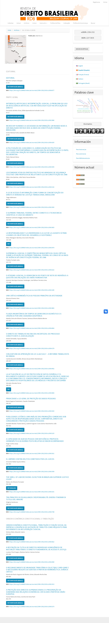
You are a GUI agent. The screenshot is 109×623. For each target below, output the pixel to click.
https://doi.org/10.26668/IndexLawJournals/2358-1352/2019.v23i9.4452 (31, 369)
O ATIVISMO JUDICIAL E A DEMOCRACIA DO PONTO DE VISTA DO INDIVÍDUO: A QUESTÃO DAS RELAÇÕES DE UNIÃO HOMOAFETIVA (37, 276)
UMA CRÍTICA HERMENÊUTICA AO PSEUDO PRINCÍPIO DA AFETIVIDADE (34, 295)
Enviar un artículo (82, 49)
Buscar (93, 23)
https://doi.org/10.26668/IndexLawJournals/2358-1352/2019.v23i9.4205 (31, 142)
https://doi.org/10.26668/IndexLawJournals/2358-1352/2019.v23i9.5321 (31, 453)
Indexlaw (10, 23)
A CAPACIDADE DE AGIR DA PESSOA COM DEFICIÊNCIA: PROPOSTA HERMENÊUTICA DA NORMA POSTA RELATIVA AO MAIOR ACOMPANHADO (35, 440)
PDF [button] (8, 244)
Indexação (66, 23)
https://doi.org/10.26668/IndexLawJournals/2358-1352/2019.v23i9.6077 (31, 90)
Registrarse (96, 2)
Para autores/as (81, 154)
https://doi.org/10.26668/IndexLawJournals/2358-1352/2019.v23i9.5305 (31, 167)
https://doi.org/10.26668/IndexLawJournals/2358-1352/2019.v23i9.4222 (31, 270)
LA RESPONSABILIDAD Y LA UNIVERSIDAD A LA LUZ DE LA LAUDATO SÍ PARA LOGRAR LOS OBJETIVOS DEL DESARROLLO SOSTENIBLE (36, 234)
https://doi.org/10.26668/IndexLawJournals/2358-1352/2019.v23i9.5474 (31, 248)
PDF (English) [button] (11, 488)
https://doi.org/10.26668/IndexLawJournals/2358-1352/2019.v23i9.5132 (31, 187)
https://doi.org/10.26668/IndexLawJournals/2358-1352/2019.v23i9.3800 (31, 308)
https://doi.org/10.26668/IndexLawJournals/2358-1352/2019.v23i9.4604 (31, 328)
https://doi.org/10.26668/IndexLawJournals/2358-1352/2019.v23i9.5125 (31, 433)
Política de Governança (80, 23)
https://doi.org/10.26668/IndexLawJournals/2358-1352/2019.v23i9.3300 (31, 207)
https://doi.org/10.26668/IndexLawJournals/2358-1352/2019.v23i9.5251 (31, 492)
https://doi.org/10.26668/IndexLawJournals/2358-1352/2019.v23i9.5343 (31, 411)
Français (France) (83, 74)
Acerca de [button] (43, 23)
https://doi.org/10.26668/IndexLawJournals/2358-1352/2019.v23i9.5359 (31, 471)
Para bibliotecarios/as (83, 158)
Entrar (105, 2)
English (80, 66)
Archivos (26, 23)
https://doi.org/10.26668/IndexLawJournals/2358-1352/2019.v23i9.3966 (31, 120)
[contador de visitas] (88, 131)
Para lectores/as (81, 149)
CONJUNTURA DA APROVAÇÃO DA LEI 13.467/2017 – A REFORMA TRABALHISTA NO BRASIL (37, 355)
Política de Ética (55, 23)
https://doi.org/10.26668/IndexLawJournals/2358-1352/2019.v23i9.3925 (31, 227)
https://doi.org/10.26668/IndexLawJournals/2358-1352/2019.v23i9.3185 (31, 290)
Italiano (80, 79)
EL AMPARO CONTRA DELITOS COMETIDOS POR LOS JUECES (30, 459)
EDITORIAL (10, 78)
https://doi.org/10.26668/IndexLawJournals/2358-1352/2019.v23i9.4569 (31, 562)
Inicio (9, 30)
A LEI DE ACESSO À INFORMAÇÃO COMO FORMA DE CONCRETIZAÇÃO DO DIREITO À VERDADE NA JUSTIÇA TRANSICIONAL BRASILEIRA (34, 193)
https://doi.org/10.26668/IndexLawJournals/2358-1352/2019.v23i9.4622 (31, 542)
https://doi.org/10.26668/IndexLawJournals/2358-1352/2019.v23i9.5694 (31, 393)
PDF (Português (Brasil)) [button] (15, 86)
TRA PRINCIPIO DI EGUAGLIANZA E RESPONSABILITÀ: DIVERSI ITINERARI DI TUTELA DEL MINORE (36, 498)
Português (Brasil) (84, 83)
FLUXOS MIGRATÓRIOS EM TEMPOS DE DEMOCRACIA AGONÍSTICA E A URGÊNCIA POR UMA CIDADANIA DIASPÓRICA (33, 314)
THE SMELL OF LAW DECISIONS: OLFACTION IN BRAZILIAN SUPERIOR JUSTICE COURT (37, 478)
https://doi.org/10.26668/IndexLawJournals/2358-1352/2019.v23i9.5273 (31, 606)
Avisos (34, 23)
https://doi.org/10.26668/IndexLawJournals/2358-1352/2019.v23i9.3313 (31, 584)
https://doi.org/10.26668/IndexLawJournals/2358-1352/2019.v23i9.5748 (31, 512)
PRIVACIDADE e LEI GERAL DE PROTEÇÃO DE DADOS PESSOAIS (31, 398)
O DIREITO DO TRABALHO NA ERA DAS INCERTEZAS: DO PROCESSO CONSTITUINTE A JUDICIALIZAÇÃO (33, 335)
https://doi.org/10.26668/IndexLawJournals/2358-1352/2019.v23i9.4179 (31, 348)
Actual (19, 23)
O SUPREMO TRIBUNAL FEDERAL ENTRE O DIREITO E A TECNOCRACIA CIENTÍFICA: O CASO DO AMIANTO (34, 214)
